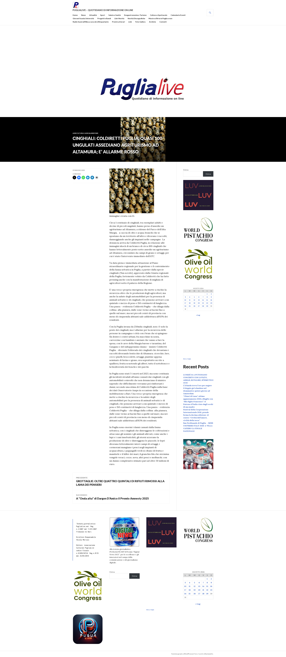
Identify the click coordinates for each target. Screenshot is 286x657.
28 (203, 306)
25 (189, 306)
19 (194, 303)
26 (194, 306)
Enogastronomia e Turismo (135, 15)
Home (75, 15)
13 (199, 300)
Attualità (93, 15)
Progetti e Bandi (104, 18)
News (83, 15)
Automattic (209, 654)
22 (207, 303)
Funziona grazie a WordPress (181, 654)
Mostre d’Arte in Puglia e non (160, 18)
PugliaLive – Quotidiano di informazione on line (103, 10)
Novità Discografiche (136, 18)
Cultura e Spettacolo (158, 15)
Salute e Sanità (114, 15)
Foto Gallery (140, 22)
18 (189, 303)
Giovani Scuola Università (83, 18)
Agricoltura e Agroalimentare (85, 133)
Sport (102, 15)
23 (211, 303)
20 (199, 303)
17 (185, 303)
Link (130, 22)
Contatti (163, 22)
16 (211, 300)
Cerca (185, 170)
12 (194, 300)
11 (189, 300)
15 (207, 300)
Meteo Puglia (187, 359)
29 (207, 306)
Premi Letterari (118, 22)
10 (185, 300)
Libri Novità (119, 18)
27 (199, 306)
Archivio (152, 22)
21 (203, 303)
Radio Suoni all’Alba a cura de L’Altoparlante (91, 22)
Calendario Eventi (178, 15)
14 (203, 300)
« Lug (198, 315)
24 (185, 306)
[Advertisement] (143, 47)
